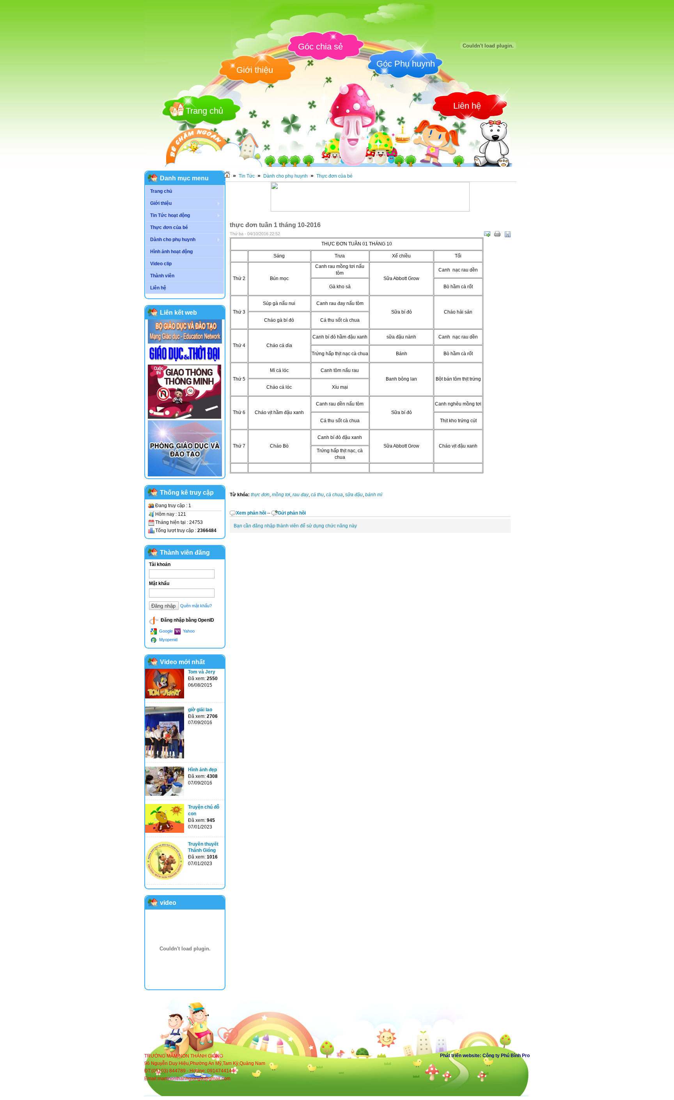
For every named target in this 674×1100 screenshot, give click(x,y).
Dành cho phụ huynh (285, 176)
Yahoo (188, 631)
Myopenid (167, 639)
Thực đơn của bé (334, 176)
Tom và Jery (201, 672)
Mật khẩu (159, 583)
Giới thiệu (254, 70)
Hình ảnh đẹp (202, 769)
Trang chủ (204, 111)
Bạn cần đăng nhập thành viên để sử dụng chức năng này (295, 526)
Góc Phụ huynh (405, 64)
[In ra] (497, 234)
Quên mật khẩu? (196, 605)
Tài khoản (159, 564)
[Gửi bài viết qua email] (487, 234)
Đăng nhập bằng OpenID (187, 620)
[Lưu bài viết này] (507, 234)
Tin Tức (247, 176)
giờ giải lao (200, 709)
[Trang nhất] (227, 176)
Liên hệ (467, 106)
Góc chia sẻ (320, 46)
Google (165, 631)
